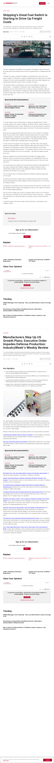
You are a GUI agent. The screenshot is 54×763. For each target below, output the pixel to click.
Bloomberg (6, 31)
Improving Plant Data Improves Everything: (15, 444)
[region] (27, 273)
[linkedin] (24, 36)
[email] (31, 36)
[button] (4, 3)
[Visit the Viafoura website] (47, 277)
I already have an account (27, 288)
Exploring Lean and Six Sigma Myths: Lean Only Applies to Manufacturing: (24, 512)
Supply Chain (6, 10)
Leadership (5, 332)
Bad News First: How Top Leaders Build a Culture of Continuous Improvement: (25, 475)
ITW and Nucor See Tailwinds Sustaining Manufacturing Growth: (21, 523)
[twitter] (27, 36)
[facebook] (22, 36)
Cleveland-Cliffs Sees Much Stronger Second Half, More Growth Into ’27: (23, 497)
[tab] (7, 271)
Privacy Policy (6, 760)
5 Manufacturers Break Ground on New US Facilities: (18, 434)
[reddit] (29, 36)
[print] (50, 36)
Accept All (47, 760)
